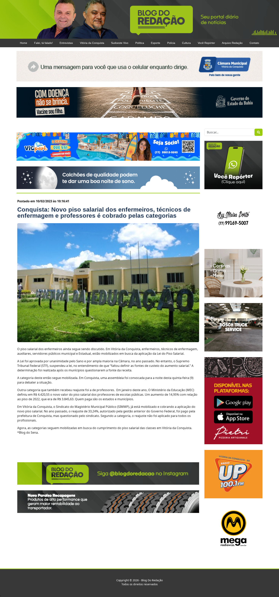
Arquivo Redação (232, 42)
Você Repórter (206, 42)
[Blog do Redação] (139, 19)
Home (23, 42)
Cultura (186, 42)
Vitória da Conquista (92, 42)
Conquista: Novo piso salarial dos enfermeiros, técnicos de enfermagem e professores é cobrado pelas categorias (104, 212)
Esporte (155, 42)
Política (139, 42)
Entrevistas (66, 42)
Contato (254, 42)
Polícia (171, 42)
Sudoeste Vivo (119, 42)
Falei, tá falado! (43, 42)
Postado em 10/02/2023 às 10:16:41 (43, 201)
